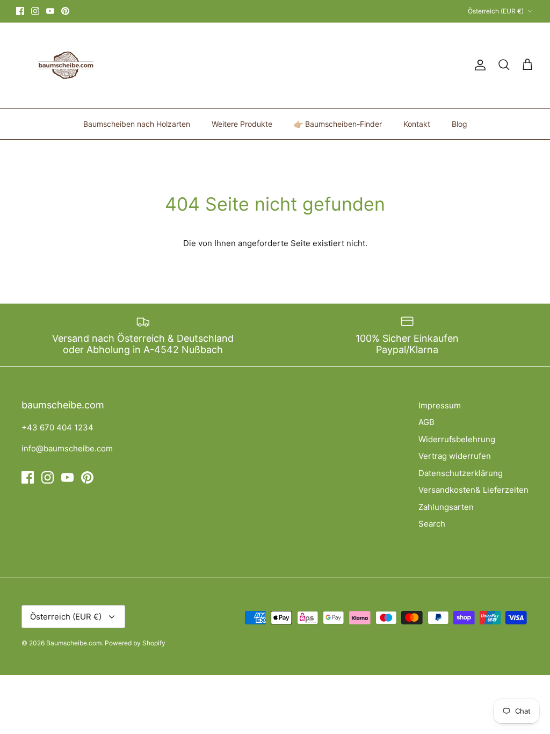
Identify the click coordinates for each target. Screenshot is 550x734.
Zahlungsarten (446, 507)
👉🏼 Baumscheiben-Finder (338, 123)
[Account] (478, 65)
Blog (459, 123)
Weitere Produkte (242, 123)
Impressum (439, 405)
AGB (426, 422)
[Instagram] (35, 11)
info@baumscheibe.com (67, 448)
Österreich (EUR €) (496, 11)
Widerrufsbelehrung (456, 439)
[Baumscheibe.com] (64, 65)
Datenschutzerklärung (460, 473)
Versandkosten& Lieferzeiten (473, 490)
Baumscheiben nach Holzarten (136, 123)
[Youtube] (50, 11)
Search (431, 524)
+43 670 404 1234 (57, 427)
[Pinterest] (65, 11)
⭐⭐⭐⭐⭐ (319, 13)
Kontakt (416, 123)
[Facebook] (20, 11)
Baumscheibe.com (74, 643)
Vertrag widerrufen (454, 456)
